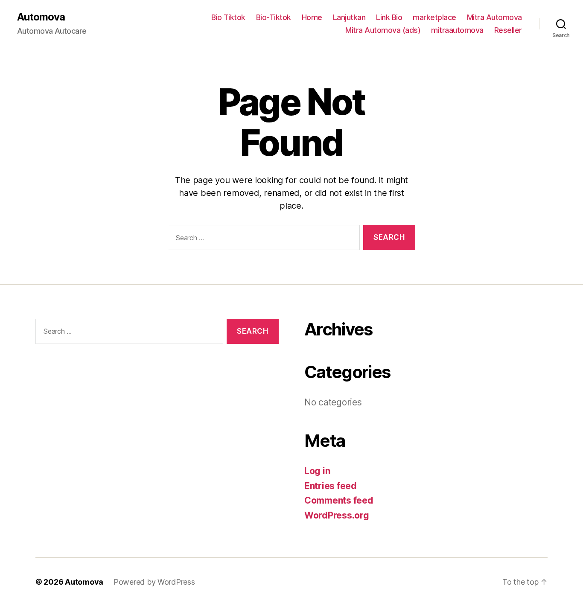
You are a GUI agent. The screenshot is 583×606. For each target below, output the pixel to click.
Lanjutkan (349, 17)
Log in (317, 471)
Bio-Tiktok (273, 17)
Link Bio (389, 17)
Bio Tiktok (228, 17)
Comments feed (338, 500)
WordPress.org (336, 515)
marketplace (434, 17)
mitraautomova (457, 30)
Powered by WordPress (154, 581)
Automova (41, 17)
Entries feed (330, 486)
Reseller (508, 30)
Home (312, 17)
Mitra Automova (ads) (382, 30)
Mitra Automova (494, 17)
